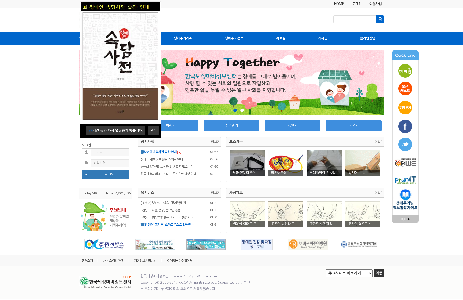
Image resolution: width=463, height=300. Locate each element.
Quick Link (405, 55)
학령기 (170, 125)
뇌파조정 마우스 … (246, 173)
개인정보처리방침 (145, 260)
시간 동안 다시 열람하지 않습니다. (115, 130)
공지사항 (147, 141)
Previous (83, 246)
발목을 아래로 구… (246, 224)
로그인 (356, 4)
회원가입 (375, 4)
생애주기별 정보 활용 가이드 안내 (162, 159)
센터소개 (87, 260)
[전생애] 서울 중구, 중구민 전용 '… (162, 210)
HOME (339, 4)
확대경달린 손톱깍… (324, 173)
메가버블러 (279, 173)
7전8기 (405, 107)
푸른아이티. (248, 282)
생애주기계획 (183, 38)
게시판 (322, 38)
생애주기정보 (234, 38)
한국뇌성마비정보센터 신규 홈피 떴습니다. (167, 166)
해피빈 (405, 69)
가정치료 (235, 192)
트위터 (405, 145)
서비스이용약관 (113, 260)
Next (379, 84)
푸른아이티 (405, 180)
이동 (378, 273)
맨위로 (405, 219)
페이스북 (405, 126)
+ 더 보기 (214, 141)
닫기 (153, 130)
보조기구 (235, 141)
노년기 (354, 125)
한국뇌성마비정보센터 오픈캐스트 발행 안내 (168, 174)
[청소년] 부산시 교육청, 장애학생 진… (165, 203)
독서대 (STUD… (359, 173)
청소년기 (231, 125)
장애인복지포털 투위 (405, 162)
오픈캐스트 (405, 88)
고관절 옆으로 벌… (361, 224)
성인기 (292, 125)
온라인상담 (367, 38)
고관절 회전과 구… (284, 224)
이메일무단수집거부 (180, 260)
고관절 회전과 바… (323, 224)
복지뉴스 (147, 192)
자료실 (280, 38)
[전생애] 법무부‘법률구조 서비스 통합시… (167, 217)
